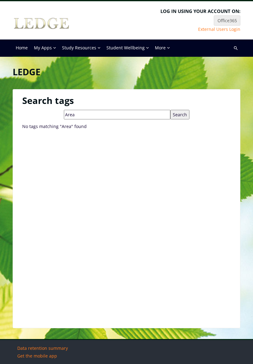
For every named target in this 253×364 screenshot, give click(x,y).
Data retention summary (42, 348)
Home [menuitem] (22, 48)
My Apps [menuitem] (43, 48)
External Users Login (219, 29)
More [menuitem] (160, 48)
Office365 (227, 20)
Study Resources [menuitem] (79, 48)
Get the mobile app (37, 356)
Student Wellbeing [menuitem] (125, 48)
